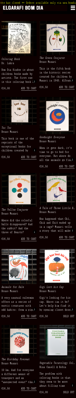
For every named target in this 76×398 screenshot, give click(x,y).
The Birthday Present (16, 359)
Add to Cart (29, 88)
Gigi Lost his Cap (52, 287)
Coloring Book (11, 59)
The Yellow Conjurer (15, 209)
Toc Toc (6, 127)
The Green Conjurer (52, 58)
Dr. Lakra (8, 63)
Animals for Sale (13, 287)
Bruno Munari (48, 61)
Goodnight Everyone (52, 137)
